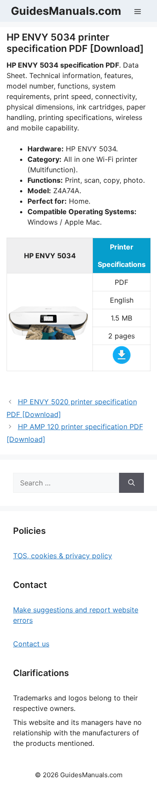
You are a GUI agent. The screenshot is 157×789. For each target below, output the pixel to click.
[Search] (131, 483)
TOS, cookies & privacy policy (62, 555)
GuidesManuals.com (66, 10)
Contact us (31, 643)
